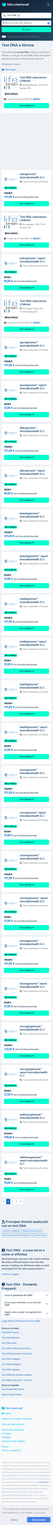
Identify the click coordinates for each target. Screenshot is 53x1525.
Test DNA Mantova (10, 1337)
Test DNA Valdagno (11, 1359)
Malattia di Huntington (32, 1231)
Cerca (27, 29)
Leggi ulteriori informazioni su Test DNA (21, 1321)
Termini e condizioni (11, 1450)
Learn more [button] (39, 1513)
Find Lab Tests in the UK (13, 1424)
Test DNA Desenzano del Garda (17, 1353)
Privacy (5, 1446)
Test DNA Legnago (11, 1369)
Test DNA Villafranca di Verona (16, 1348)
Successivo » (20, 1202)
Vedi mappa (10, 69)
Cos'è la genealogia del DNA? (18, 1295)
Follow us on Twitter (11, 1419)
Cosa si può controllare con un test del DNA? (22, 1303)
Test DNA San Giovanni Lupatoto (17, 1375)
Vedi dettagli (25, 105)
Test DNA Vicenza (10, 1332)
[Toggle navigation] (48, 5)
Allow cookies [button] (38, 1520)
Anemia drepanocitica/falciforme (17, 1235)
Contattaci (6, 1437)
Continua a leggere (10, 1274)
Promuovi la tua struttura (13, 1441)
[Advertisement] (26, 141)
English (7, 1413)
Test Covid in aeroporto (13, 1429)
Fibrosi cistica (40, 1235)
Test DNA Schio (9, 1343)
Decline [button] (14, 1520)
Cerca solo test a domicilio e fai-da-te (23, 37)
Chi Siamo (6, 1433)
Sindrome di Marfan (11, 1231)
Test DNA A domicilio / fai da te (17, 1380)
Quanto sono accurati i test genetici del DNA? (22, 1313)
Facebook (27, 1419)
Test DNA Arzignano (11, 1364)
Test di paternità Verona (13, 1389)
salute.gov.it (44, 1482)
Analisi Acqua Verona (12, 1394)
